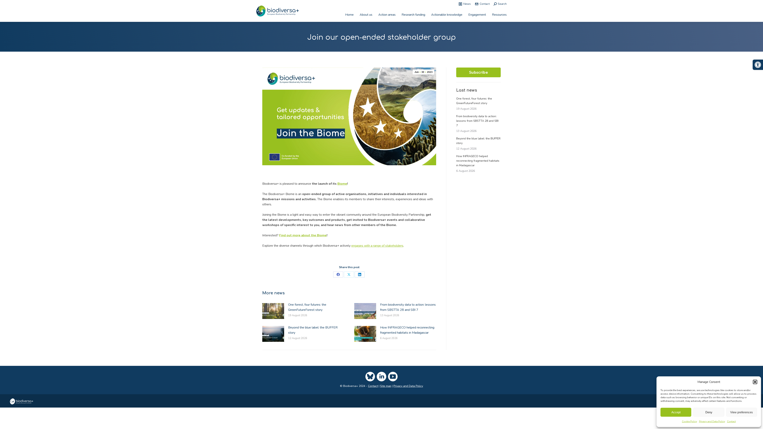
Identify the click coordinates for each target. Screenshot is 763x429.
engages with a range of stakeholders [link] (377, 245)
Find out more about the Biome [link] (303, 235)
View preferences (741, 412)
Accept (676, 412)
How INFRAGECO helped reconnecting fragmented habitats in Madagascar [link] (407, 330)
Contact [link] (731, 421)
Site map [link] (385, 386)
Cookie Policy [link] (689, 421)
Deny (708, 412)
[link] (758, 65)
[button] (755, 382)
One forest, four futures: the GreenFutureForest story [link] (307, 307)
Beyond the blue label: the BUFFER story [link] (313, 330)
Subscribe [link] (478, 72)
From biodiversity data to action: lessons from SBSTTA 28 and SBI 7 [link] (408, 307)
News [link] (467, 4)
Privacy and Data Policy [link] (712, 421)
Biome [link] (342, 184)
